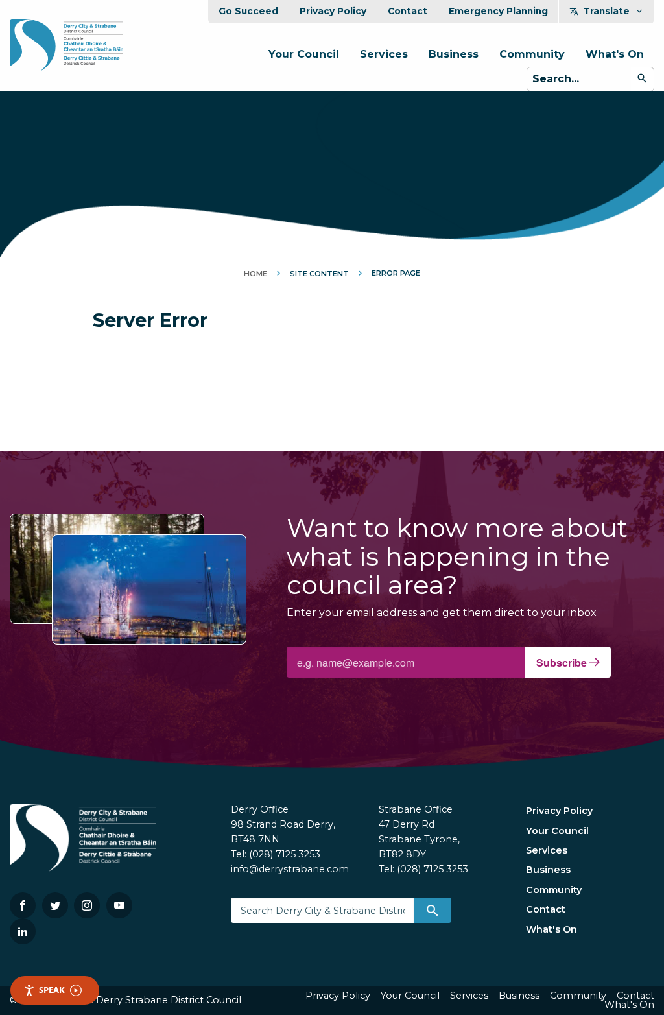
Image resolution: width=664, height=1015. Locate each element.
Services (384, 54)
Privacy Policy (333, 11)
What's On (615, 54)
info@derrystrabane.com (290, 869)
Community (532, 54)
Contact (407, 11)
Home (255, 273)
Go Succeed (248, 11)
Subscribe (562, 662)
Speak (52, 990)
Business (454, 54)
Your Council (303, 54)
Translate (607, 11)
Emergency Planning (498, 11)
